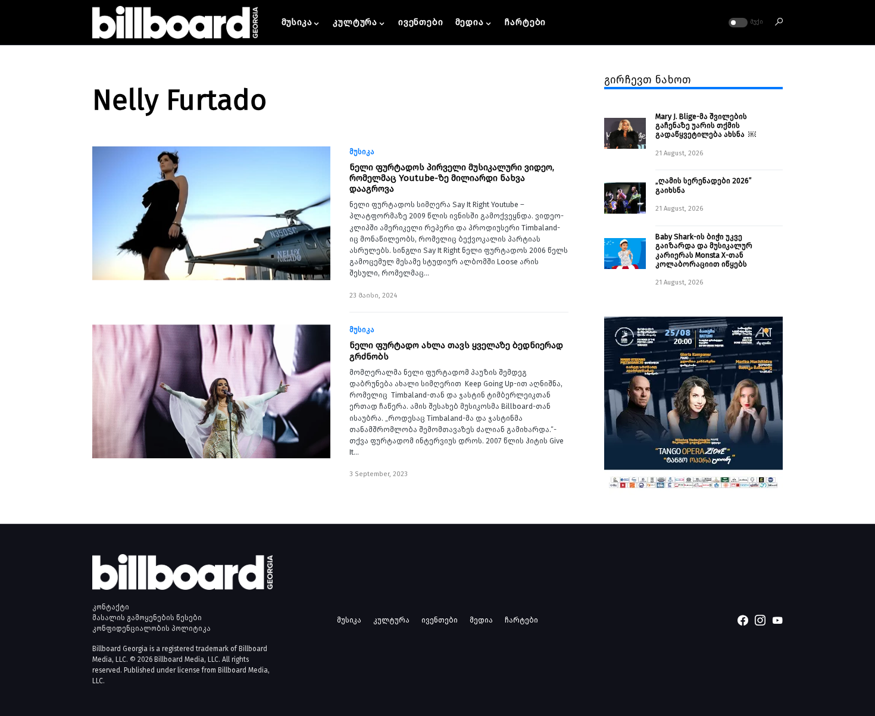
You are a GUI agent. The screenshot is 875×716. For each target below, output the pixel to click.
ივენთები (439, 619)
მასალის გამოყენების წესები (147, 618)
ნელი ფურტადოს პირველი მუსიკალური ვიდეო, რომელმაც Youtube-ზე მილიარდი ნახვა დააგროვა (451, 178)
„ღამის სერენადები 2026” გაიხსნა (703, 185)
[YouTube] (777, 620)
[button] (744, 22)
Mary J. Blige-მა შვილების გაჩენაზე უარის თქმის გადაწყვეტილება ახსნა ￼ (705, 125)
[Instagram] (760, 620)
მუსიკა (361, 152)
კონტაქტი (110, 607)
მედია (481, 619)
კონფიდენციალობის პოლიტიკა (151, 628)
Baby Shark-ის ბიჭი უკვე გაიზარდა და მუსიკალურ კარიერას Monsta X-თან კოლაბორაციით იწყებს (703, 250)
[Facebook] (743, 620)
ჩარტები (521, 619)
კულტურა (391, 619)
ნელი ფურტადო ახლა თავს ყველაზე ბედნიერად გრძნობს (456, 350)
